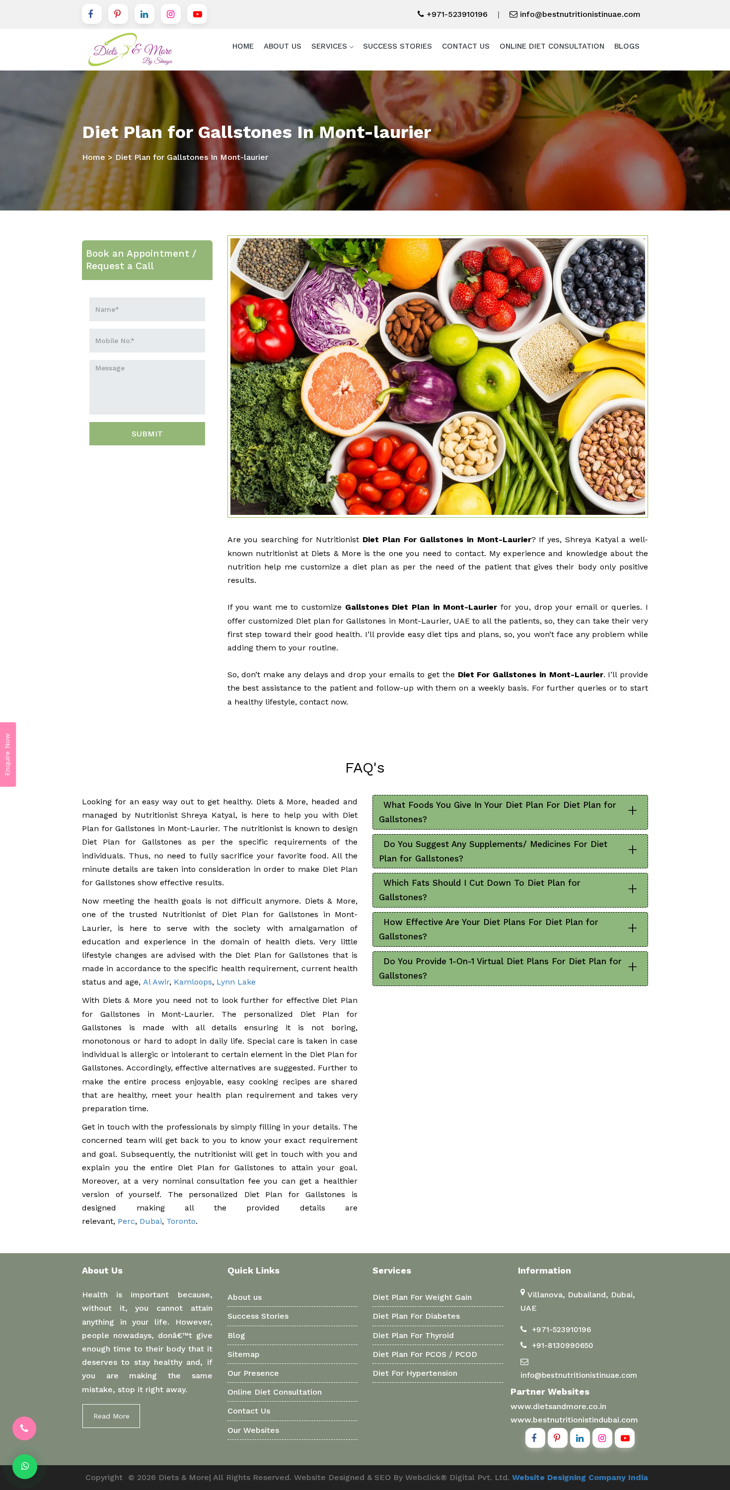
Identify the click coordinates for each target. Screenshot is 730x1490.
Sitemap (243, 1354)
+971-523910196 (456, 14)
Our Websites (253, 1430)
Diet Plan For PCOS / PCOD (424, 1354)
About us (244, 1297)
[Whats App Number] (24, 1466)
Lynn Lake (236, 982)
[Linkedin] (144, 14)
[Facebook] (92, 14)
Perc (126, 1221)
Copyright (104, 1477)
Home (243, 46)
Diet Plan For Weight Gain (422, 1297)
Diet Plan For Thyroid (413, 1335)
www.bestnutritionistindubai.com (574, 1419)
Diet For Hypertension (414, 1373)
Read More (111, 1416)
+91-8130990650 (562, 1345)
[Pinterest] (118, 14)
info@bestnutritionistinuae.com (579, 14)
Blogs (627, 46)
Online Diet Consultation (552, 46)
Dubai (151, 1221)
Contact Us (466, 46)
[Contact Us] (24, 1428)
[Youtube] (197, 14)
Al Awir (156, 982)
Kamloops (193, 982)
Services (329, 46)
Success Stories (397, 46)
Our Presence (253, 1373)
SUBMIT (147, 433)
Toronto (181, 1221)
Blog (236, 1335)
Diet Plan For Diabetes (416, 1316)
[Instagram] (171, 14)
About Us (282, 46)
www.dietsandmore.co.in (558, 1406)
